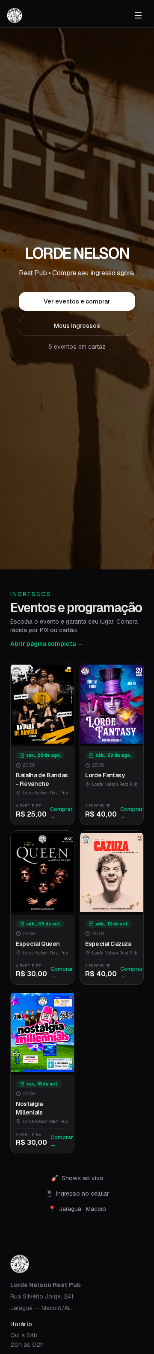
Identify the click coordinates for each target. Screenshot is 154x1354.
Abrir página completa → (46, 644)
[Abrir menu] (138, 15)
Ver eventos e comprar (77, 301)
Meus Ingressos (77, 326)
